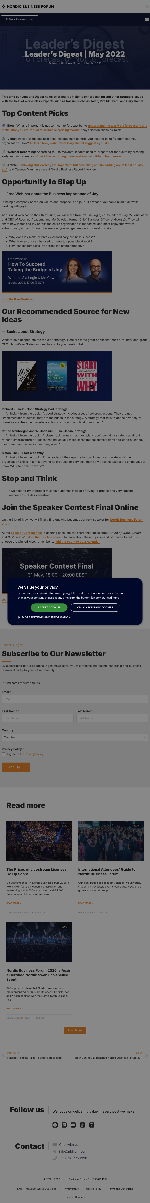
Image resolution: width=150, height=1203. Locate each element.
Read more (112, 597)
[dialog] (75, 601)
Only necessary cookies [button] (95, 607)
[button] (44, 617)
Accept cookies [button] (49, 607)
